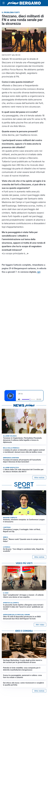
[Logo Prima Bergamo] (24, 3)
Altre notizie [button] (39, 477)
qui (38, 272)
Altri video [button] (40, 625)
